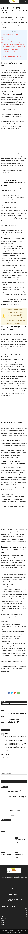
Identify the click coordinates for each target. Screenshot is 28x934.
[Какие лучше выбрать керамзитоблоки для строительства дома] (4, 721)
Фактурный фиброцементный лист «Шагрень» (14, 44)
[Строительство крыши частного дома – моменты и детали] (21, 849)
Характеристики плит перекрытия (17, 707)
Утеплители (3, 912)
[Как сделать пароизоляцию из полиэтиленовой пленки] (4, 894)
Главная (2, 4)
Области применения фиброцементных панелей (12, 36)
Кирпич (2, 916)
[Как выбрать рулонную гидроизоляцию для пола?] (4, 901)
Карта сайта (11, 930)
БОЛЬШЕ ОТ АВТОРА (6, 703)
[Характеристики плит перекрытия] (4, 708)
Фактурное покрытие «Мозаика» (11, 49)
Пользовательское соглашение (21, 930)
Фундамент (3, 831)
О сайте (2, 930)
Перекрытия (3, 920)
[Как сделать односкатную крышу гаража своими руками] (21, 830)
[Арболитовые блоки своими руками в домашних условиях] (4, 715)
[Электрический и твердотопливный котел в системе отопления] (4, 804)
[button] (26, 2)
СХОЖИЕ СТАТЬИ (5, 701)
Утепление (3, 908)
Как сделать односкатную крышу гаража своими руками (20, 841)
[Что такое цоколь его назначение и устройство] (7, 827)
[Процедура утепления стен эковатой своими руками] (4, 888)
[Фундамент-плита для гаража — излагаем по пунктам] (7, 849)
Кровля (16, 837)
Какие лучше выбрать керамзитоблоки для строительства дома (14, 721)
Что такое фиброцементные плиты (9, 34)
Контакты (6, 930)
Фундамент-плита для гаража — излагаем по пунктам (6, 856)
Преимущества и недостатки (8, 41)
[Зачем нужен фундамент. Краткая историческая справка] (4, 791)
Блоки (2, 710)
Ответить (6, 750)
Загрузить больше (13, 815)
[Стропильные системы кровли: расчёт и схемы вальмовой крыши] (4, 810)
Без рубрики (3, 918)
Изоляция (3, 914)
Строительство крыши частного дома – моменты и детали (21, 856)
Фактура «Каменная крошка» (10, 51)
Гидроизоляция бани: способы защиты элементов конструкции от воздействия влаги (17, 798)
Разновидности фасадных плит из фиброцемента (12, 42)
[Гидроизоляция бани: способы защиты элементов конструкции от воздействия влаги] (4, 798)
